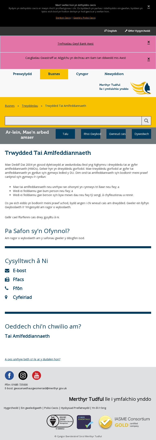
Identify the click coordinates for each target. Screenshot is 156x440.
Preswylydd (22, 74)
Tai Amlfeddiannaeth (27, 336)
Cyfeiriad (22, 297)
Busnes (54, 74)
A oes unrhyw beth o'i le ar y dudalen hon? (32, 359)
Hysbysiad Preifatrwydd (75, 408)
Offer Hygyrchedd (139, 31)
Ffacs (18, 279)
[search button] (146, 120)
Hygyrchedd (11, 408)
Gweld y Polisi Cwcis (84, 17)
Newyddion (114, 74)
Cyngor (82, 74)
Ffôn (18, 288)
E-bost (19, 270)
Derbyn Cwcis (63, 17)
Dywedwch (141, 134)
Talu (65, 134)
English (112, 31)
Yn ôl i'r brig (99, 408)
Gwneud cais (117, 134)
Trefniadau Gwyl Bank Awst (75, 44)
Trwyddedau (30, 106)
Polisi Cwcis (51, 408)
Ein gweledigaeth (31, 408)
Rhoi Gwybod (92, 134)
